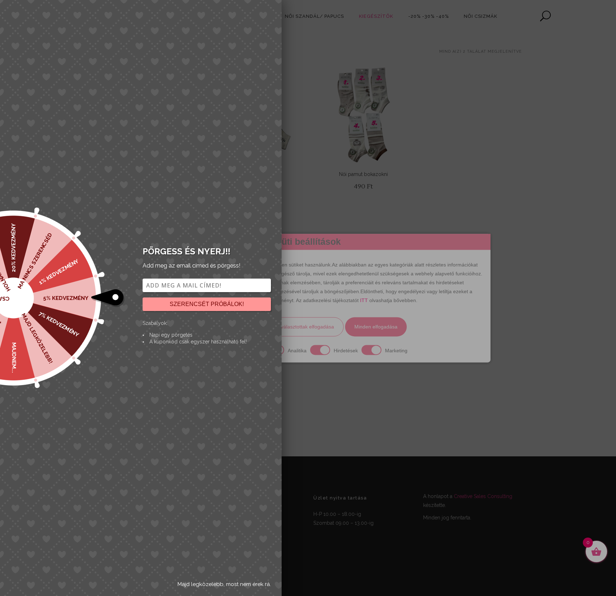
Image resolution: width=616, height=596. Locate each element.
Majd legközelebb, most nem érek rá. (224, 584)
